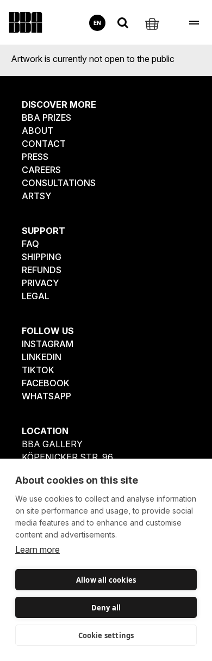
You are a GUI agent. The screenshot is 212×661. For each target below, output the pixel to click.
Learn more (37, 549)
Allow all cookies (106, 580)
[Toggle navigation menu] (193, 22)
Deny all (106, 608)
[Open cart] (152, 23)
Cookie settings (106, 635)
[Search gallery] (123, 23)
